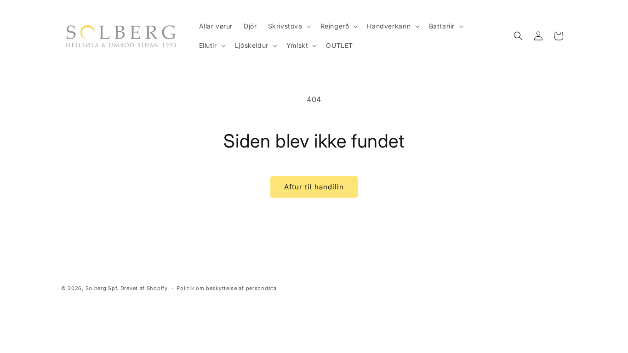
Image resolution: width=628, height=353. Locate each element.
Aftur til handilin (314, 186)
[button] (289, 26)
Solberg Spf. (102, 288)
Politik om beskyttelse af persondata (226, 288)
